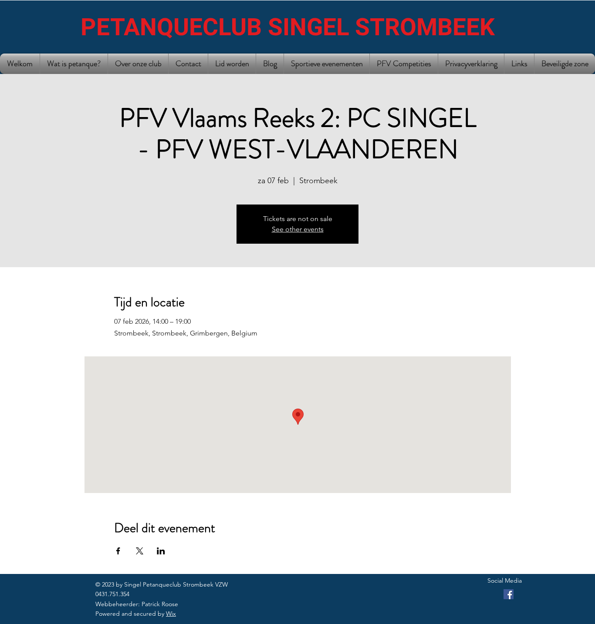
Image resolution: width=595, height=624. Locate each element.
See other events (298, 229)
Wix (171, 613)
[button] (138, 64)
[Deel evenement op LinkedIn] (161, 550)
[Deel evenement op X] (139, 550)
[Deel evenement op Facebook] (118, 550)
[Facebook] (509, 594)
